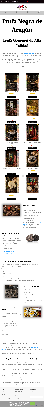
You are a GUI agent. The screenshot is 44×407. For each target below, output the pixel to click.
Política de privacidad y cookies (7, 398)
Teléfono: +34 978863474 (38, 1)
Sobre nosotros (4, 395)
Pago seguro (4, 392)
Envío (3, 391)
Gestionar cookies (17, 405)
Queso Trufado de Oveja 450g (32, 168)
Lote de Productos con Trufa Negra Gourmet (32, 193)
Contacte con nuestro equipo (13, 1)
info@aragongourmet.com (21, 398)
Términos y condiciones (6, 397)
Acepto (32, 403)
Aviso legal (3, 394)
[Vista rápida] (11, 90)
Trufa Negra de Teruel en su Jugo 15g (11, 91)
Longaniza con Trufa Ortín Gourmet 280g (11, 117)
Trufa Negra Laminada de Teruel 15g (32, 91)
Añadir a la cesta (12, 97)
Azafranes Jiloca (11, 143)
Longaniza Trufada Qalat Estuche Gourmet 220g (12, 168)
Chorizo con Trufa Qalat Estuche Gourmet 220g (32, 142)
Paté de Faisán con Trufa (32, 117)
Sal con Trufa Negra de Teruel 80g (12, 142)
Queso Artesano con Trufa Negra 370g (12, 193)
